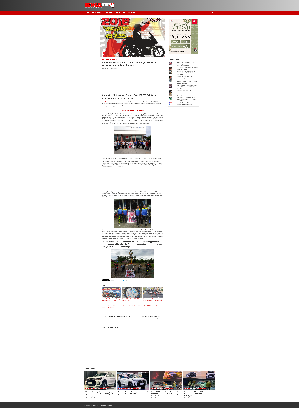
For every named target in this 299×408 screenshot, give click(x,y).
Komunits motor (130, 305)
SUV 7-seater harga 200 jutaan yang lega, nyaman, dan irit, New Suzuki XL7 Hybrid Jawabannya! (99, 394)
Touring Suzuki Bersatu (108, 307)
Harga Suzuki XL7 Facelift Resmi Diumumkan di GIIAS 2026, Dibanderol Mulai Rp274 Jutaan (197, 394)
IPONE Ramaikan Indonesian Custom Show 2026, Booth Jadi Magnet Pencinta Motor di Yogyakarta (187, 81)
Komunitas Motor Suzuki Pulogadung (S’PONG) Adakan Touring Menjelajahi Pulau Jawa (152, 300)
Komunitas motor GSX (119, 305)
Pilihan (105, 388)
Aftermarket (120, 13)
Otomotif (109, 13)
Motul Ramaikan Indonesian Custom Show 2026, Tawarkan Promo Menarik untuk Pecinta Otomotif (186, 64)
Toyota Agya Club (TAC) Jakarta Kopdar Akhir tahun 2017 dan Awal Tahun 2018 (117, 317)
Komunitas (113, 59)
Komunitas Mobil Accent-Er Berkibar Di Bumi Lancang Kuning (150, 317)
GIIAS (95, 388)
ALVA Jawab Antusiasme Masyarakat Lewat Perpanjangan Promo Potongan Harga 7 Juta (186, 99)
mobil (99, 388)
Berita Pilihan (90, 369)
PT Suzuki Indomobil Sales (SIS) (142, 305)
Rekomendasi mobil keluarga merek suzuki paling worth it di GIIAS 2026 (133, 393)
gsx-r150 (106, 305)
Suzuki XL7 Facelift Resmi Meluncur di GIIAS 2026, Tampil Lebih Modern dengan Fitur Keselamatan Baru (165, 394)
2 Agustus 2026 (122, 396)
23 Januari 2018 (106, 68)
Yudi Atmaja (113, 68)
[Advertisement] (132, 81)
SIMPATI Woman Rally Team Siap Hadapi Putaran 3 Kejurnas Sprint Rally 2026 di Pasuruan (187, 87)
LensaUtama (96, 405)
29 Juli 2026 (154, 398)
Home (87, 13)
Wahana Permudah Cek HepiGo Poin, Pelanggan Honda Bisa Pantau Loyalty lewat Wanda (186, 73)
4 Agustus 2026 (89, 398)
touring (161, 305)
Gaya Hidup (131, 13)
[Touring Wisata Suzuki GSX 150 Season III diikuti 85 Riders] (132, 292)
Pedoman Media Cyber (107, 405)
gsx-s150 (111, 305)
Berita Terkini (96, 13)
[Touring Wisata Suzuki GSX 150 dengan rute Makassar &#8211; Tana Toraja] (111, 292)
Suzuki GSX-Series (154, 305)
